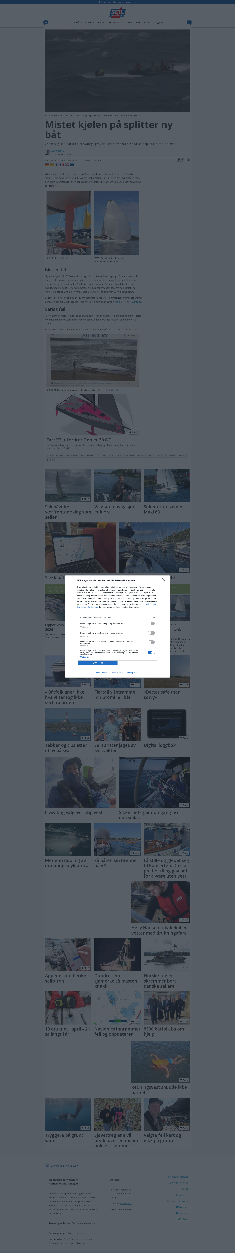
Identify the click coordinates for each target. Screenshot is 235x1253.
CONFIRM (98, 663)
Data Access (117, 672)
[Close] (164, 580)
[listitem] (117, 617)
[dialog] (117, 626)
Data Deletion (102, 672)
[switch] (151, 623)
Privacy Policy (133, 672)
